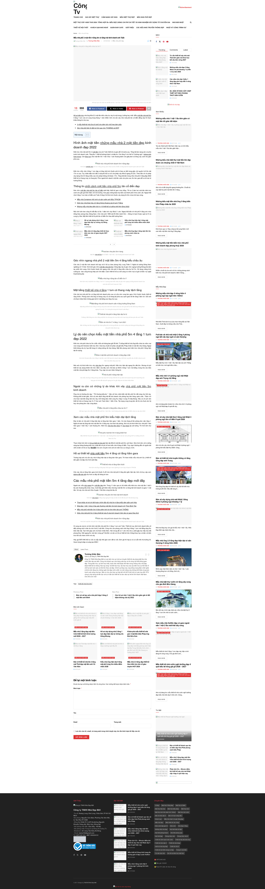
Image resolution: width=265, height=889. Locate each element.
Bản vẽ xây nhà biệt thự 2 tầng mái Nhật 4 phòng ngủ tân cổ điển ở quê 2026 (173, 418)
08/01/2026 (174, 422)
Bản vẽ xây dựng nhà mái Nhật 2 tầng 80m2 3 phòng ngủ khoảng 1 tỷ (172, 500)
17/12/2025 (174, 267)
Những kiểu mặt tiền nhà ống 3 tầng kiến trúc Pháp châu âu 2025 (173, 202)
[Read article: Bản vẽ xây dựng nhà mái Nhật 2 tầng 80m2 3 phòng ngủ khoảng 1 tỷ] (174, 516)
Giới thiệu (130, 27)
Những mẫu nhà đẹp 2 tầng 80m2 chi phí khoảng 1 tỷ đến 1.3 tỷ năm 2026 (180, 69)
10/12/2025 (174, 184)
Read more (162, 152)
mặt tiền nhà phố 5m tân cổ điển (91, 190)
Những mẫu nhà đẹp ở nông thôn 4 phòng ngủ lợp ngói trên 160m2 (171, 294)
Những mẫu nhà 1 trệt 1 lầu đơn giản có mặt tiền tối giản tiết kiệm (173, 120)
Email (75, 722)
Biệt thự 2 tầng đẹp (167, 805)
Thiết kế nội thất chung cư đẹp (164, 850)
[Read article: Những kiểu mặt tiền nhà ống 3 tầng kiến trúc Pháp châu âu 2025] (174, 216)
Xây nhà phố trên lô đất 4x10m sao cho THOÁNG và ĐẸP (98, 128)
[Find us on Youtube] (167, 42)
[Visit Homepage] (80, 7)
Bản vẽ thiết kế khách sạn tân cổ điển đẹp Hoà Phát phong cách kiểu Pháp (180, 747)
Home (75, 33)
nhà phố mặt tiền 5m (138, 386)
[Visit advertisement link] (185, 7)
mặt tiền (95, 152)
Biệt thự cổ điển (180, 805)
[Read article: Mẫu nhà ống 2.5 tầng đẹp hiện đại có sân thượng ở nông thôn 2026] (174, 557)
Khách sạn (158, 819)
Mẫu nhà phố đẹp (144, 17)
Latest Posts (84, 549)
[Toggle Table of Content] (86, 135)
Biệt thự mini (185, 809)
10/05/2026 (88, 237)
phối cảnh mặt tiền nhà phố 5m (103, 186)
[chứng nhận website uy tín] (92, 846)
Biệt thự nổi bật (163, 550)
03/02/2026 (174, 504)
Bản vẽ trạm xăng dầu (175, 815)
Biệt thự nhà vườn (183, 812)
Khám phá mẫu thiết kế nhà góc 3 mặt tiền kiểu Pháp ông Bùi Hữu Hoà (138, 633)
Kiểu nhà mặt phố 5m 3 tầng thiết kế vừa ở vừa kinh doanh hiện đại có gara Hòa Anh (108, 513)
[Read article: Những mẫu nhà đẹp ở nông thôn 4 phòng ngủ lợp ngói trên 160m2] (174, 310)
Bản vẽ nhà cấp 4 (160, 815)
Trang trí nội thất (181, 850)
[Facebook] (146, 554)
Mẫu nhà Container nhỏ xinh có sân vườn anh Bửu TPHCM (98, 199)
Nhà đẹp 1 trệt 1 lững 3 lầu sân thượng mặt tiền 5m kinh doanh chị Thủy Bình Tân (106, 506)
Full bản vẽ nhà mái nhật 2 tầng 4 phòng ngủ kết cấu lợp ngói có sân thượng (173, 335)
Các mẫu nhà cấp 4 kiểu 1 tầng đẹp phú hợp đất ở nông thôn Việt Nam (180, 81)
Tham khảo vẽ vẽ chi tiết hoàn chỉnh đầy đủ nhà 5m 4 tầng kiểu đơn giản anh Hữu (107, 502)
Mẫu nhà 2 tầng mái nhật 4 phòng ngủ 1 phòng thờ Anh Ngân (138, 866)
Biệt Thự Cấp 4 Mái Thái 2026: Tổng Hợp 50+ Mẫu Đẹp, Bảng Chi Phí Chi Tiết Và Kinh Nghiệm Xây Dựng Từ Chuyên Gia (121, 22)
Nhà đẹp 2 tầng (182, 826)
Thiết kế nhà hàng (174, 843)
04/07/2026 (174, 463)
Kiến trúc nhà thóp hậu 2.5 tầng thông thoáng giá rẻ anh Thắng (100, 203)
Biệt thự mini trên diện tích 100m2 (165, 812)
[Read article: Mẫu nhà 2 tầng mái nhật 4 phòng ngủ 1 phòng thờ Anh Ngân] (120, 867)
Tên (74, 713)
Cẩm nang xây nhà (109, 17)
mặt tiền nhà (89, 166)
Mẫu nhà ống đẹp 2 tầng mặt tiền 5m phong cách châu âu (138, 232)
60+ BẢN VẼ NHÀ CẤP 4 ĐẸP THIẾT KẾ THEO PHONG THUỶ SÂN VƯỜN (180, 93)
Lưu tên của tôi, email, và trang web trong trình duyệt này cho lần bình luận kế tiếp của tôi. (108, 731)
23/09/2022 (107, 41)
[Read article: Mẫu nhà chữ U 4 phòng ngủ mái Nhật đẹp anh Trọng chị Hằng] (174, 392)
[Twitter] (148, 554)
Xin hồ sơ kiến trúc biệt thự (175, 853)
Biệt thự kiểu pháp (173, 809)
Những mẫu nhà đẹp (161, 829)
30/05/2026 (77, 669)
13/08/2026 (174, 752)
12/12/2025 (174, 381)
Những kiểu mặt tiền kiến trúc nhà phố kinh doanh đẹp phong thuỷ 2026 (172, 244)
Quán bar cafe (116, 27)
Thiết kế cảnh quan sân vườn (164, 839)
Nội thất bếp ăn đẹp (176, 829)
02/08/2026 (174, 776)
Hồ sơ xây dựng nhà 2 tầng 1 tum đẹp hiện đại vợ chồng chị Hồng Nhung (96, 222)
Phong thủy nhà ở (182, 836)
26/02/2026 (174, 545)
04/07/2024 (174, 587)
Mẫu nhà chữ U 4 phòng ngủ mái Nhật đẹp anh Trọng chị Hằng (172, 376)
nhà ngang (87, 485)
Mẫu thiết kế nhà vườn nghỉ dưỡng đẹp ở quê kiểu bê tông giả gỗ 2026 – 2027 (173, 665)
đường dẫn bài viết (79, 474)
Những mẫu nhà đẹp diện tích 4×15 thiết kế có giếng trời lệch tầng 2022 (103, 206)
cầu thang (126, 426)
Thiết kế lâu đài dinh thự (183, 839)
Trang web (117, 722)
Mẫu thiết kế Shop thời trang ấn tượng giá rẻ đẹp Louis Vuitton (139, 853)
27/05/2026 (129, 225)
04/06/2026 (174, 628)
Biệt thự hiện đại (160, 809)
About (76, 549)
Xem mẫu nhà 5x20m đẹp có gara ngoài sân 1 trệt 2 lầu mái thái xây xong (172, 624)
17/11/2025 (174, 298)
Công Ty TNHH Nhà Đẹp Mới (100, 556)
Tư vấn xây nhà (160, 853)
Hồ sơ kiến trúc (78, 115)
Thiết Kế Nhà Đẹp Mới (90, 882)
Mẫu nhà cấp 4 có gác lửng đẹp (173, 819)
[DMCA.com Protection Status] (79, 839)
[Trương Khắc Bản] (79, 558)
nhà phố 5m (98, 254)
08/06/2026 (131, 639)
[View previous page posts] (110, 244)
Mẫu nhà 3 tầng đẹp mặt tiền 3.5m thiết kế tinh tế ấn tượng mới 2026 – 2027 (84, 633)
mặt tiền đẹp (99, 485)
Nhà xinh (173, 826)
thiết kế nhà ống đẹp (85, 584)
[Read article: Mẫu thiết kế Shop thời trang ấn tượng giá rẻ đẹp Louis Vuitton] (120, 855)
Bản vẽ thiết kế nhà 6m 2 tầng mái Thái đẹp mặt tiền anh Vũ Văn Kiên (84, 664)
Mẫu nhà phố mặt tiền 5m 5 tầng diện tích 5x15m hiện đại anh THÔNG (102, 509)
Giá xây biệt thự (92, 17)
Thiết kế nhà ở (174, 846)
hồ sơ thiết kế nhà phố (97, 443)
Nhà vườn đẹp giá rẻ (161, 826)
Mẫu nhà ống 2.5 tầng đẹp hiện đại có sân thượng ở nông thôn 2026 (173, 541)
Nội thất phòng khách (161, 833)
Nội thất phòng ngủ (176, 833)
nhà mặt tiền (97, 453)
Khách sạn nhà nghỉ (99, 27)
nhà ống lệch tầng (114, 426)
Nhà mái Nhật (178, 22)
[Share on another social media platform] (149, 109)
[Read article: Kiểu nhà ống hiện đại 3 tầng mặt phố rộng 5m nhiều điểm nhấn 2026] (118, 222)
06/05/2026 (129, 235)
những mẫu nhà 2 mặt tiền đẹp (122, 142)
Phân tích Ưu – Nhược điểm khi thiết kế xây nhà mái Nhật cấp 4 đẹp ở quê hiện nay (180, 771)
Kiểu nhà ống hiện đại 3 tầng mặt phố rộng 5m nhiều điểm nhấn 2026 (137, 221)
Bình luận (77, 688)
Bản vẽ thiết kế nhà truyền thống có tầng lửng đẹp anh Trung (173, 459)
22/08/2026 (174, 669)
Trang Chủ (78, 17)
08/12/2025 (174, 226)
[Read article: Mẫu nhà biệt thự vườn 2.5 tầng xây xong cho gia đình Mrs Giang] (174, 599)
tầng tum (88, 156)
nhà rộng (98, 365)
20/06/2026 (88, 227)
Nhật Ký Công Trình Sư (176, 27)
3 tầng (157, 805)
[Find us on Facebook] (156, 42)
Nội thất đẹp (159, 836)
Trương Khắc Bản (94, 41)
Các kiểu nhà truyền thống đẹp (150, 27)
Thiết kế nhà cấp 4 (160, 843)
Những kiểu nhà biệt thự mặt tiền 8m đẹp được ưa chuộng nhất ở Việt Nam (173, 161)
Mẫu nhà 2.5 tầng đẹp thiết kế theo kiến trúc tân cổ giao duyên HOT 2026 (96, 233)
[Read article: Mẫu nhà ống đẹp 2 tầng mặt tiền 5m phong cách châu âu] (118, 233)
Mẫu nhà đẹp (159, 822)
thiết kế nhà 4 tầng (96, 290)
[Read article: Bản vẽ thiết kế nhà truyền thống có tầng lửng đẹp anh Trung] (174, 475)
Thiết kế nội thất (80, 27)
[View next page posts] (114, 244)
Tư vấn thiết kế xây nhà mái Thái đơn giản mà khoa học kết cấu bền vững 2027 (180, 57)
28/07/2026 (174, 143)
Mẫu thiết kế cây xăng (172, 822)
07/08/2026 (77, 639)
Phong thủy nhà (170, 836)
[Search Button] (191, 22)
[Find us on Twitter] (160, 41)
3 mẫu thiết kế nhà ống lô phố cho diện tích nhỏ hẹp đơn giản (99, 124)
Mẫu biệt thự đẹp (127, 17)
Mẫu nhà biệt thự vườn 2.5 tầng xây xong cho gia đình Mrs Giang (173, 583)
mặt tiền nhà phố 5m (144, 115)
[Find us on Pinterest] (163, 42)
